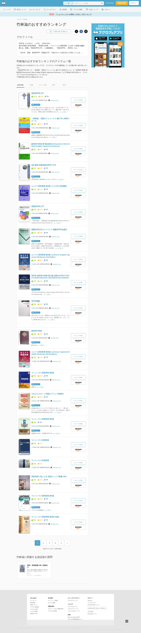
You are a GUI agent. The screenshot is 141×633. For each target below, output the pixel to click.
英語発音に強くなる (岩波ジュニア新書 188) (48, 476)
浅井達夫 (34, 401)
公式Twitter (91, 611)
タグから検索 (51, 602)
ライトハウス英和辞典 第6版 (42, 419)
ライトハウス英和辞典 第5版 (42, 373)
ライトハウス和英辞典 (40, 440)
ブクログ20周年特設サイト (75, 619)
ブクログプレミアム (73, 608)
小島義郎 (34, 264)
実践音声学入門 (37, 206)
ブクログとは (109, 3)
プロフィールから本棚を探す (56, 608)
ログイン (134, 3)
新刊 (64, 85)
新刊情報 (32, 602)
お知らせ (90, 600)
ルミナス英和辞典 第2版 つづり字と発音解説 (49, 186)
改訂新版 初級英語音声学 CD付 (43, 165)
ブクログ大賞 (34, 609)
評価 (31, 85)
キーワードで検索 (53, 600)
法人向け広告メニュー (94, 604)
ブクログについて (72, 600)
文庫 (53, 85)
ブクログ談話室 (34, 607)
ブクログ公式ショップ (74, 611)
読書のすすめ (34, 613)
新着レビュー (34, 604)
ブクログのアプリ (72, 606)
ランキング (33, 600)
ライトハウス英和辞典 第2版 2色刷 (45, 517)
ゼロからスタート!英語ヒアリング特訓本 (47, 394)
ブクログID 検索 (52, 611)
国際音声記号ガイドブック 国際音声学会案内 (49, 229)
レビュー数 (42, 85)
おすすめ (20, 85)
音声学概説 (35, 301)
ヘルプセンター (92, 602)
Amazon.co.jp (54, 100)
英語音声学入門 (37, 93)
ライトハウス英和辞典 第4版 (42, 496)
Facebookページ (92, 613)
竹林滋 (33, 100)
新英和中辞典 (36, 331)
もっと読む (63, 112)
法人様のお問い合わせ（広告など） (97, 608)
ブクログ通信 (34, 611)
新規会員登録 (122, 3)
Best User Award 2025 (74, 617)
